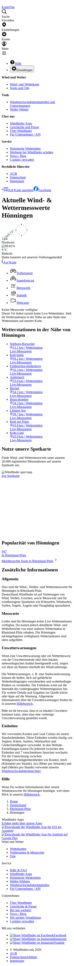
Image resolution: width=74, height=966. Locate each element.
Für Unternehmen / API (25, 134)
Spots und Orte (19, 88)
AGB (13, 173)
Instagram (60, 939)
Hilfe (18, 63)
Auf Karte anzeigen (21, 190)
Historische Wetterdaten (25, 148)
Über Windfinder (21, 131)
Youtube (59, 942)
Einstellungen (24, 70)
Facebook (44, 190)
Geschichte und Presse (24, 127)
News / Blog (18, 156)
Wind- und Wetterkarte (24, 84)
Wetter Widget (19, 109)
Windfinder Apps (21, 123)
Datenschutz (18, 177)
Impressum (17, 181)
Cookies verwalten (22, 159)
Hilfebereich (25, 703)
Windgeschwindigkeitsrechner (21, 771)
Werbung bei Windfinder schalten (31, 152)
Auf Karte (9, 262)
